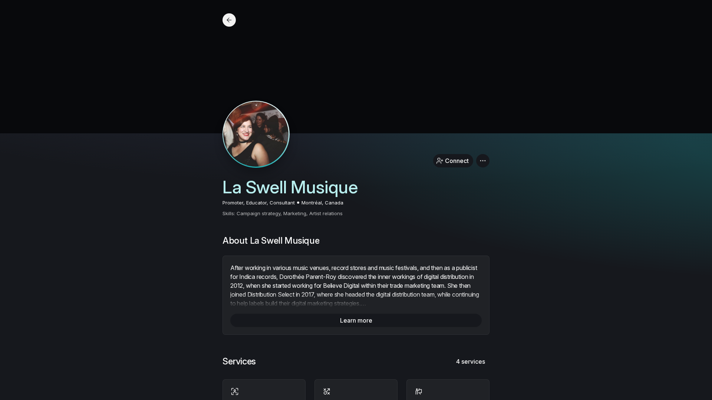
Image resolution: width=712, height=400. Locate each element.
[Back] (229, 20)
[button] (483, 160)
